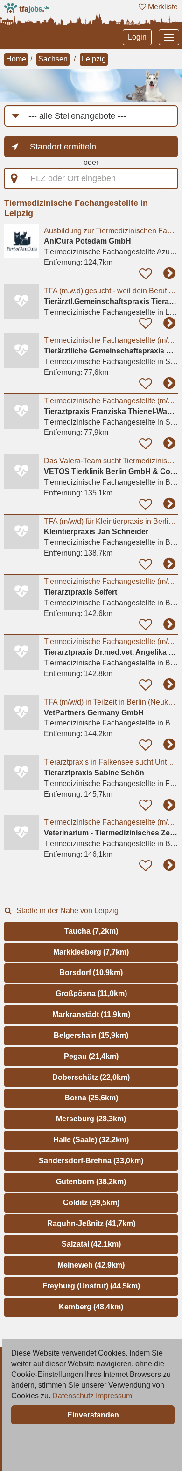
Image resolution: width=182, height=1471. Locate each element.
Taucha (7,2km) (91, 931)
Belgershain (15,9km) (91, 1035)
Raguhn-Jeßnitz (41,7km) (91, 1223)
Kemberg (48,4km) (91, 1307)
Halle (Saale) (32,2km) (91, 1140)
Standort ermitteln (63, 146)
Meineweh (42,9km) (91, 1265)
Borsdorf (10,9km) (91, 972)
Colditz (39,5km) (91, 1203)
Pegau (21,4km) (91, 1056)
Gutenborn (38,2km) (91, 1182)
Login (137, 37)
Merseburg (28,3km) (91, 1119)
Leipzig (94, 59)
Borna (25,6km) (91, 1098)
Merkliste (162, 7)
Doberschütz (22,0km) (91, 1077)
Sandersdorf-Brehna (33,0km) (91, 1161)
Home (16, 59)
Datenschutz (73, 1396)
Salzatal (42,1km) (91, 1244)
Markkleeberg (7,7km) (91, 952)
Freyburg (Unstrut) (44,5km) (91, 1286)
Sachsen (53, 59)
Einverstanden (93, 1415)
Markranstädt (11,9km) (91, 1014)
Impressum (114, 1396)
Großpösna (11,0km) (91, 993)
